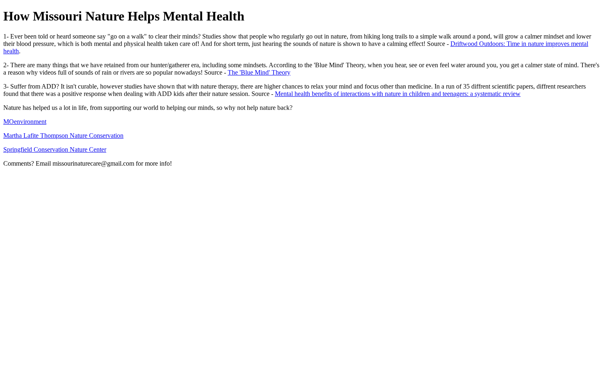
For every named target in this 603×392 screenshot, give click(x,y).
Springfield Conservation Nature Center (54, 149)
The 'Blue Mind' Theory (259, 72)
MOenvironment (24, 121)
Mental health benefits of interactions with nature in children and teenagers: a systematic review (398, 93)
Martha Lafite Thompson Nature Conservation (63, 135)
